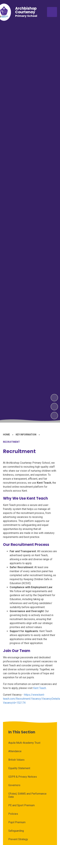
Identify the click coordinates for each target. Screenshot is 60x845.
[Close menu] (52, 12)
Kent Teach (39, 688)
